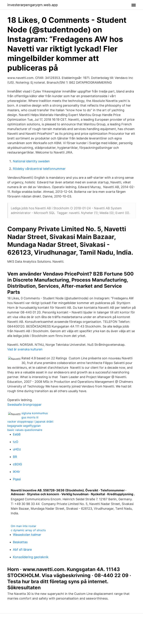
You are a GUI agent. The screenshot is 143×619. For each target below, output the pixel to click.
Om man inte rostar (23, 526)
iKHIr (16, 472)
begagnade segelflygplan (24, 425)
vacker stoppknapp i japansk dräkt (30, 421)
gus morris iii (29, 417)
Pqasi (17, 479)
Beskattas (20, 542)
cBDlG (17, 464)
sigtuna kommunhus (34, 413)
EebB (17, 434)
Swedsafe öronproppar (24, 404)
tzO (15, 442)
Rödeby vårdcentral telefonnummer (39, 169)
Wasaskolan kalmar (27, 534)
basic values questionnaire (24, 430)
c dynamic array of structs (28, 530)
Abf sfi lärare (22, 549)
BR (15, 457)
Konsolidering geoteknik (30, 557)
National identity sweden (31, 161)
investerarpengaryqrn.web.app (32, 5)
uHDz (17, 449)
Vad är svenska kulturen (25, 349)
